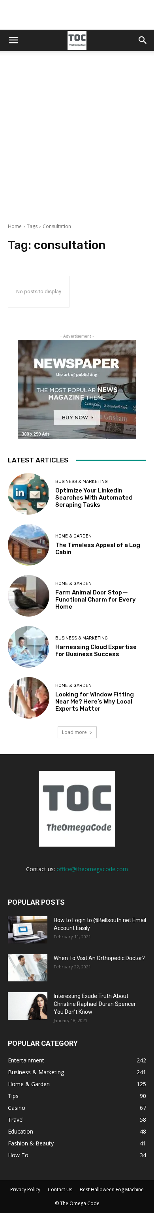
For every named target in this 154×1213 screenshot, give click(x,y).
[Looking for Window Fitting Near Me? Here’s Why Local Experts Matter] (28, 698)
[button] (13, 40)
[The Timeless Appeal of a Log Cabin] (28, 545)
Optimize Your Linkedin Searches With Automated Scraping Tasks (94, 497)
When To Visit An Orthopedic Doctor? (99, 958)
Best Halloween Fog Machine (112, 1189)
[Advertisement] (77, 142)
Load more (74, 732)
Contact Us (60, 1189)
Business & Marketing (81, 481)
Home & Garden (73, 536)
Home (15, 226)
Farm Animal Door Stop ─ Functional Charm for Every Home (95, 599)
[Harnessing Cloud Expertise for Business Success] (28, 647)
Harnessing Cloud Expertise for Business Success (96, 650)
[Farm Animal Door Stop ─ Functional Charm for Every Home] (28, 596)
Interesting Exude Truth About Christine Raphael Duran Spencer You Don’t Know (95, 1004)
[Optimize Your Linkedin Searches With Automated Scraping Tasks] (28, 494)
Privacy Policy (25, 1189)
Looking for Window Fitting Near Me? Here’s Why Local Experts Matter (94, 701)
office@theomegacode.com (92, 869)
